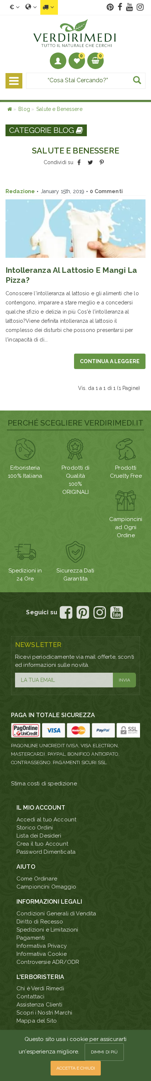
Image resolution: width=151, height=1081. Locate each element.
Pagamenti (30, 937)
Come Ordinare (36, 878)
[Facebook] (79, 162)
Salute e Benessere (59, 109)
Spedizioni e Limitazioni (47, 929)
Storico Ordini (34, 827)
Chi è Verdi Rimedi (40, 988)
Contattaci (30, 996)
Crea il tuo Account (42, 843)
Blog (24, 109)
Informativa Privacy (41, 946)
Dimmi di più (104, 1052)
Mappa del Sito (36, 1020)
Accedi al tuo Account (46, 819)
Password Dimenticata (46, 852)
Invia (124, 680)
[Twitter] (90, 162)
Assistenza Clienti (39, 1004)
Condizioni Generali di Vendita (56, 913)
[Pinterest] (101, 162)
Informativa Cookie (41, 954)
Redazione (20, 191)
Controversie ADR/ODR (47, 962)
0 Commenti (106, 191)
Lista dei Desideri (38, 835)
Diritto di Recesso (39, 921)
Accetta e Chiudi (75, 1068)
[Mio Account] (58, 61)
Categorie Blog (42, 130)
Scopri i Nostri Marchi (44, 1012)
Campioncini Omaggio (46, 886)
